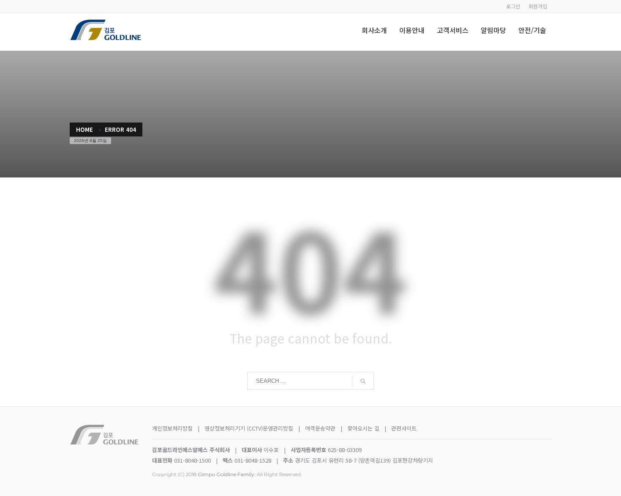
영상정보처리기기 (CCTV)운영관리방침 (248, 428)
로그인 (513, 6)
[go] (363, 381)
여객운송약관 (320, 428)
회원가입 (537, 6)
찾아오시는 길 (364, 428)
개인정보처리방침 (172, 428)
